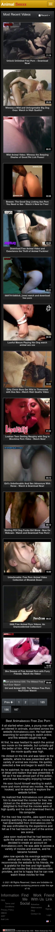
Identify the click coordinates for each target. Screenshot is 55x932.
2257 (3, 915)
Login (48, 914)
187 (16, 709)
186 (6, 709)
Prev (7, 702)
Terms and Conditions (9, 905)
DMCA (4, 912)
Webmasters (36, 907)
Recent (46, 15)
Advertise (35, 904)
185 (42, 702)
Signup (49, 908)
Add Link (5, 919)
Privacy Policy (7, 909)
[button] (48, 921)
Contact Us (36, 913)
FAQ (3, 900)
